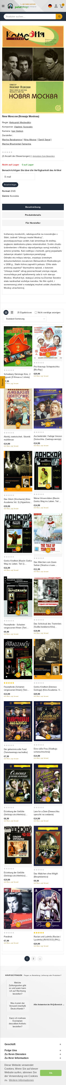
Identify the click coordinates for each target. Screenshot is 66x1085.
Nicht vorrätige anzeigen (49, 312)
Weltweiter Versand (29, 6)
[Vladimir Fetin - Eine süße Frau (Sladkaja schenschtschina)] (48, 721)
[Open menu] (4, 6)
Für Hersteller (33, 223)
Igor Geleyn (17, 131)
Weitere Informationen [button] (21, 1080)
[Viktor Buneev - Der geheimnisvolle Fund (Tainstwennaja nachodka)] (18, 721)
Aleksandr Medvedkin (20, 122)
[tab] (33, 207)
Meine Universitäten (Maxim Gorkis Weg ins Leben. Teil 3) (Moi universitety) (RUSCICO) (47, 501)
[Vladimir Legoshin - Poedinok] (18, 908)
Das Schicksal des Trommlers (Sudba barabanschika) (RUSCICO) (47, 627)
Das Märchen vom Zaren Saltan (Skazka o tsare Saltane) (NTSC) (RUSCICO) (47, 565)
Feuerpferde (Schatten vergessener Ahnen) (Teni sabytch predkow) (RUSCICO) (17, 690)
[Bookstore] (18, 6)
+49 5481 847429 (29, 4)
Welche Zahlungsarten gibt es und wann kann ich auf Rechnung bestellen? (17, 988)
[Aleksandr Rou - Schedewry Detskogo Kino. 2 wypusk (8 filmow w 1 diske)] (18, 346)
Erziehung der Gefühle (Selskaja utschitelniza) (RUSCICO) (14, 875)
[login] (56, 6)
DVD (13, 191)
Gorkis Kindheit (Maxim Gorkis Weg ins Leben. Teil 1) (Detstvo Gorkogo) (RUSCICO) (18, 564)
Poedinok (8, 937)
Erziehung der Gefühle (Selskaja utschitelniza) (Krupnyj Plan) (14, 814)
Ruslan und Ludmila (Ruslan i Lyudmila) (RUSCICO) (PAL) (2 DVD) (48, 940)
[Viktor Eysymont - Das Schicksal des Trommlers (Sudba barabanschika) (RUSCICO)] (48, 596)
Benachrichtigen (10, 185)
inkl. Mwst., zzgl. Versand (11, 383)
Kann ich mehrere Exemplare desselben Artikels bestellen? (17, 1022)
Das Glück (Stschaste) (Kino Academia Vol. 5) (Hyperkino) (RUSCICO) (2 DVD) (17, 502)
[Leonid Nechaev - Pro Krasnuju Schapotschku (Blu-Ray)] (48, 342)
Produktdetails (33, 215)
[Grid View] (6, 312)
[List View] (11, 312)
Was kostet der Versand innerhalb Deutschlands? (17, 1006)
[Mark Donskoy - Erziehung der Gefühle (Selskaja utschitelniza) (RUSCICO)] (18, 845)
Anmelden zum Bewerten (44, 156)
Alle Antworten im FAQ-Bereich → (49, 1005)
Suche (59, 16)
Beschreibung (33, 207)
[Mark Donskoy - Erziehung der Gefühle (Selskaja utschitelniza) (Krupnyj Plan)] (18, 784)
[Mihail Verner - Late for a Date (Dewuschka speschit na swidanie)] (48, 784)
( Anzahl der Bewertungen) (16, 156)
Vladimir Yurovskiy (23, 126)
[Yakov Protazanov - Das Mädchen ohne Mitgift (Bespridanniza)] (48, 846)
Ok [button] (50, 1073)
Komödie (14, 196)
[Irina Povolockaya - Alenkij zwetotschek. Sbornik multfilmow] (18, 408)
